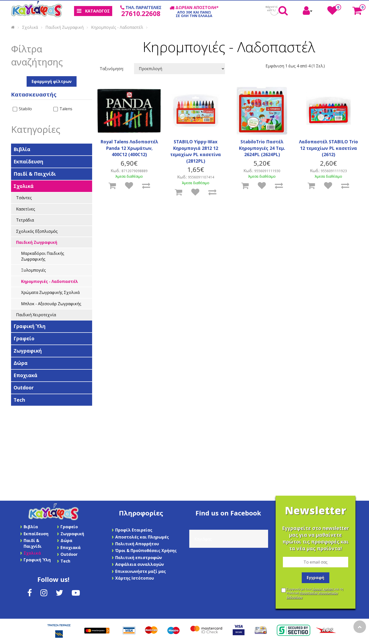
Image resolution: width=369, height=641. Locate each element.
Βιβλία (22, 149)
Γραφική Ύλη (29, 326)
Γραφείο (24, 338)
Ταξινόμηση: (112, 68)
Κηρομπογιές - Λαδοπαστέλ (117, 27)
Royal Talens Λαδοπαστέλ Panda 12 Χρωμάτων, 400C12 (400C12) (129, 148)
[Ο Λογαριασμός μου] (307, 12)
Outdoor (24, 387)
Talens (65, 109)
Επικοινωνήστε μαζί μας (140, 571)
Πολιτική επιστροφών (138, 557)
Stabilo (25, 109)
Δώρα (21, 363)
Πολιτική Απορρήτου (137, 544)
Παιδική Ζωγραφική (64, 27)
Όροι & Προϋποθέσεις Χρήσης (146, 550)
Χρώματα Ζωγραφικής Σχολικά (50, 292)
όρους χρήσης (323, 589)
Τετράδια (25, 220)
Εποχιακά (25, 375)
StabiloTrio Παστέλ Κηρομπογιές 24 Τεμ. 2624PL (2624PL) (262, 148)
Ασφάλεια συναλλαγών (139, 564)
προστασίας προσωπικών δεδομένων (312, 595)
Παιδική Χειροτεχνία (36, 314)
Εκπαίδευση (28, 161)
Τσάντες (24, 197)
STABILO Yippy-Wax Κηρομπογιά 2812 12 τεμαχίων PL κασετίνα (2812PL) (195, 151)
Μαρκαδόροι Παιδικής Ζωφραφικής (42, 256)
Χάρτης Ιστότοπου (134, 578)
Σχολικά (30, 27)
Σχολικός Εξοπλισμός (37, 231)
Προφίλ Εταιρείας (133, 530)
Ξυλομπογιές (33, 270)
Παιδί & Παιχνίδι (35, 173)
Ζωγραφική (28, 350)
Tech (19, 399)
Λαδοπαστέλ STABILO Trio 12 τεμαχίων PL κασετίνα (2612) (328, 148)
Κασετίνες (25, 209)
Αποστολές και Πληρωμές (142, 537)
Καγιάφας (203, 539)
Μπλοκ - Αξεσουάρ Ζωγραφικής (51, 303)
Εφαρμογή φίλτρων (52, 81)
